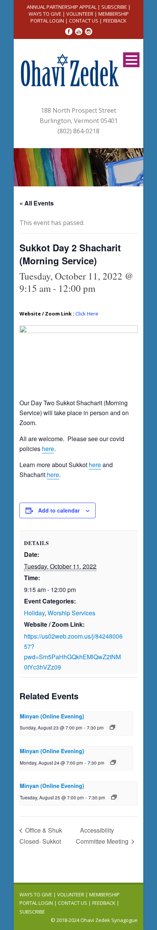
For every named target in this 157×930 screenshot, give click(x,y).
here (95, 464)
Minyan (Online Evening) (52, 716)
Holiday (34, 612)
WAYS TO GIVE (45, 13)
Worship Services (71, 612)
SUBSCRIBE (114, 6)
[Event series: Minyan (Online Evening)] (112, 727)
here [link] (48, 448)
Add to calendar (59, 510)
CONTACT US (83, 20)
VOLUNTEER (79, 13)
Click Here (86, 313)
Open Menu (131, 59)
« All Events (36, 203)
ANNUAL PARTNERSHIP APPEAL (61, 6)
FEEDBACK (115, 20)
